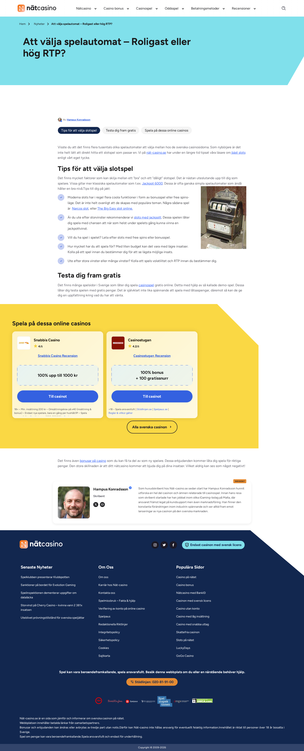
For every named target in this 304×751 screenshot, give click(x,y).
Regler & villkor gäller (121, 413)
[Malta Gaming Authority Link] (181, 701)
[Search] (281, 8)
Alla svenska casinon (149, 427)
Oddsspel (171, 8)
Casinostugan (139, 340)
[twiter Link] (164, 545)
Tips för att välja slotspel (79, 130)
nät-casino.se (156, 153)
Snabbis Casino (47, 340)
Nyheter (39, 24)
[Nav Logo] (37, 8)
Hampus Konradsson (78, 119)
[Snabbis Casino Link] (23, 343)
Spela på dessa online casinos (166, 130)
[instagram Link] (155, 545)
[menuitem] (86, 8)
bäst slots (238, 153)
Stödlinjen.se (144, 409)
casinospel (146, 285)
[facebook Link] (173, 545)
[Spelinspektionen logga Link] (164, 701)
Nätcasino (83, 8)
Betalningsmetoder (205, 8)
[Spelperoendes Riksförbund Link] (148, 701)
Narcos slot (80, 208)
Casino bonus (113, 8)
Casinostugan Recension (152, 356)
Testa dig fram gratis (121, 130)
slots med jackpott (147, 217)
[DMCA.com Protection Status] (202, 701)
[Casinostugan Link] (118, 343)
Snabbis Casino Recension (58, 356)
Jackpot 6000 (152, 183)
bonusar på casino (93, 461)
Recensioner (241, 8)
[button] (192, 500)
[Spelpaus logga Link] (131, 701)
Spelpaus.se (160, 409)
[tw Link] (95, 504)
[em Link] (102, 504)
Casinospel (144, 8)
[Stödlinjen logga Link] (115, 701)
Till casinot (58, 396)
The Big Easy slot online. (115, 208)
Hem (22, 24)
